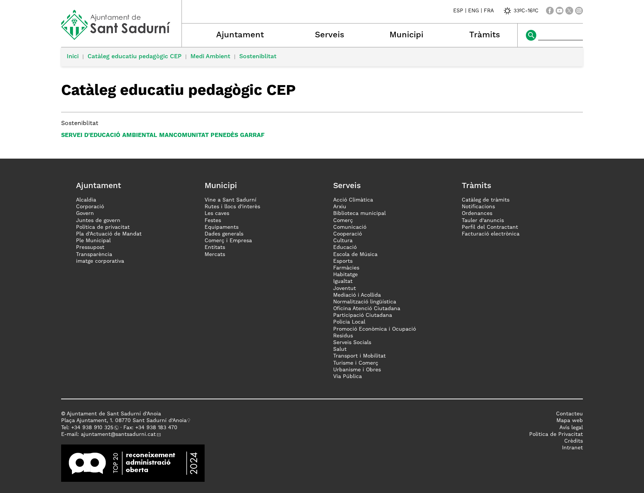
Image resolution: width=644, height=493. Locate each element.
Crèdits (573, 441)
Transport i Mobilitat (359, 356)
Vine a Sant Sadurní (230, 200)
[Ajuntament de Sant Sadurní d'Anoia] (121, 37)
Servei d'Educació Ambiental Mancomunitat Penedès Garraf (163, 135)
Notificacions (478, 206)
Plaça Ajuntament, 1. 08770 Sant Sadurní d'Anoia (124, 420)
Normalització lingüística (364, 302)
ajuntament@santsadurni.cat (118, 434)
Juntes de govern (98, 220)
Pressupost (90, 247)
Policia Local (349, 322)
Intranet (572, 447)
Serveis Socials (352, 342)
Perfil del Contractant (490, 227)
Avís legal (571, 427)
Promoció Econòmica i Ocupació (374, 329)
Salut (340, 349)
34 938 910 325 (93, 427)
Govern (85, 213)
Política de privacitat (103, 227)
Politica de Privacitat (556, 434)
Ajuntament (240, 35)
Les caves (217, 213)
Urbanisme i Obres (357, 369)
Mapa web (569, 420)
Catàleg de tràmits (485, 200)
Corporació (90, 206)
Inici (73, 57)
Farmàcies (346, 268)
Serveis (329, 35)
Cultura (343, 240)
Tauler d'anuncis (483, 220)
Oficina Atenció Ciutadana (366, 308)
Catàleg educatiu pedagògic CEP (134, 57)
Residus (343, 335)
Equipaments (222, 227)
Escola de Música (355, 254)
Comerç (343, 220)
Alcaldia (86, 200)
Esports (343, 261)
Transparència (94, 254)
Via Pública (347, 376)
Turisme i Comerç (355, 363)
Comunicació (349, 227)
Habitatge (345, 274)
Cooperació (347, 234)
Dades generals (224, 234)
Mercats (215, 254)
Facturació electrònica (491, 234)
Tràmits (484, 35)
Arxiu (339, 206)
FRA (489, 10)
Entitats (215, 247)
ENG (473, 10)
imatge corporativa (100, 261)
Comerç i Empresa (228, 240)
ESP (458, 10)
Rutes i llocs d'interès (232, 206)
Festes (213, 220)
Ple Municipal (93, 240)
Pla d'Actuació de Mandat (109, 234)
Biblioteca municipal (359, 213)
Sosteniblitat (258, 57)
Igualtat (343, 281)
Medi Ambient (210, 57)
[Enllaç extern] (133, 463)
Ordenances (477, 213)
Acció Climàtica (353, 200)
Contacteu (569, 413)
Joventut (344, 288)
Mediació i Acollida (357, 295)
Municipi (406, 35)
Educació (345, 247)
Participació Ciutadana (362, 315)
